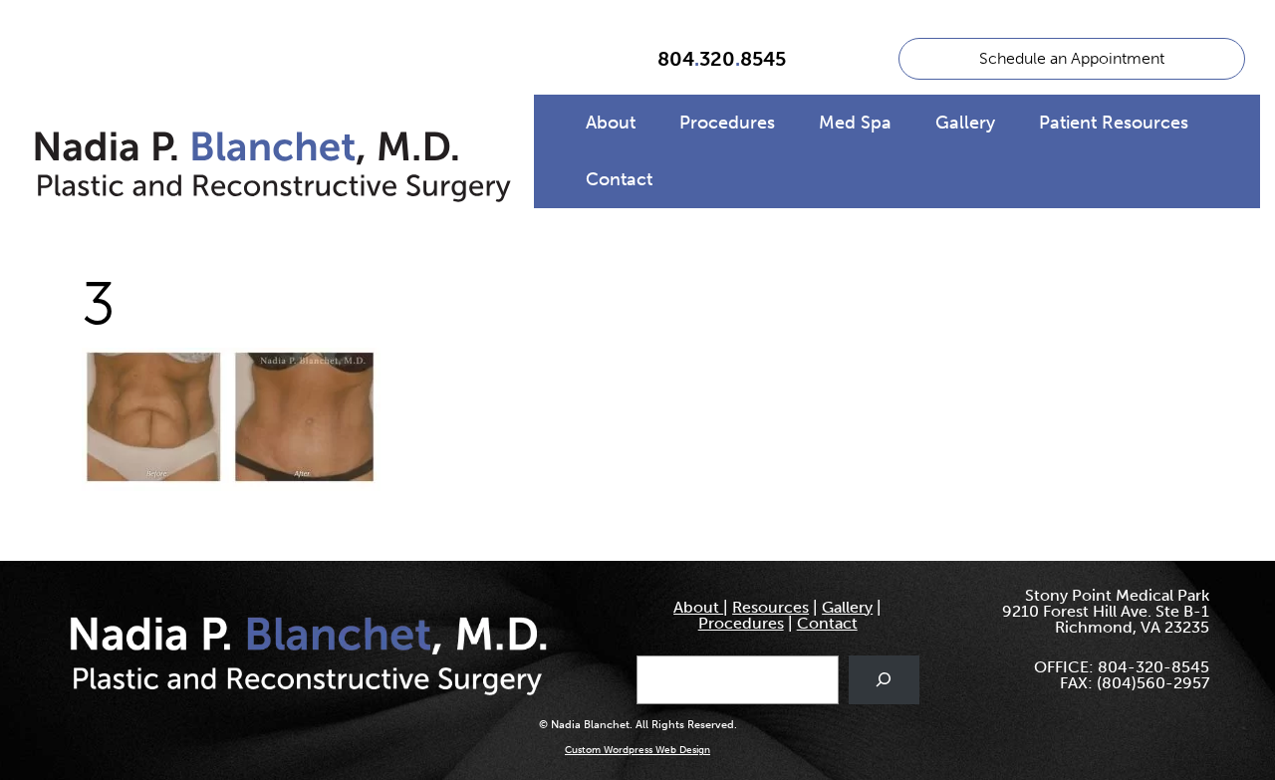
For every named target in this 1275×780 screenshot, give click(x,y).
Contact (619, 179)
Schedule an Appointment (1071, 58)
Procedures (727, 122)
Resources (770, 607)
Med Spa (855, 122)
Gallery (965, 122)
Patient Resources (1113, 122)
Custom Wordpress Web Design (637, 750)
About (611, 122)
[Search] (884, 679)
